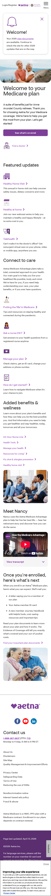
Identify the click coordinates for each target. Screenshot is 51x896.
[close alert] (42, 19)
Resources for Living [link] (13, 453)
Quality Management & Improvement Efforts (25, 764)
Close (46, 863)
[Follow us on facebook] (17, 721)
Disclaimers (9, 756)
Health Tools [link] (9, 442)
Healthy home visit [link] (12, 465)
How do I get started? (15, 384)
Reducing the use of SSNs (16, 784)
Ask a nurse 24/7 (12, 333)
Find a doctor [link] (18, 145)
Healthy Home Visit (14, 183)
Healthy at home (12, 209)
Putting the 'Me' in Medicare (18, 307)
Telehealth (9, 238)
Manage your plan (13, 358)
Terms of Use (9, 780)
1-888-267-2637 (11, 738)
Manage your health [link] (13, 448)
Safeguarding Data (12, 776)
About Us (8, 751)
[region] (25, 878)
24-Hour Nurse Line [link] (13, 436)
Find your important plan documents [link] (21, 642)
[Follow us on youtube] (26, 721)
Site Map (7, 760)
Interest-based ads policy (16, 797)
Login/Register (9, 5)
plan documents (25, 38)
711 (28, 738)
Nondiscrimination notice (15, 793)
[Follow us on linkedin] (34, 721)
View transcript (15, 561)
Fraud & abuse (10, 801)
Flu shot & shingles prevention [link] (18, 459)
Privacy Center (10, 772)
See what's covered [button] (25, 132)
